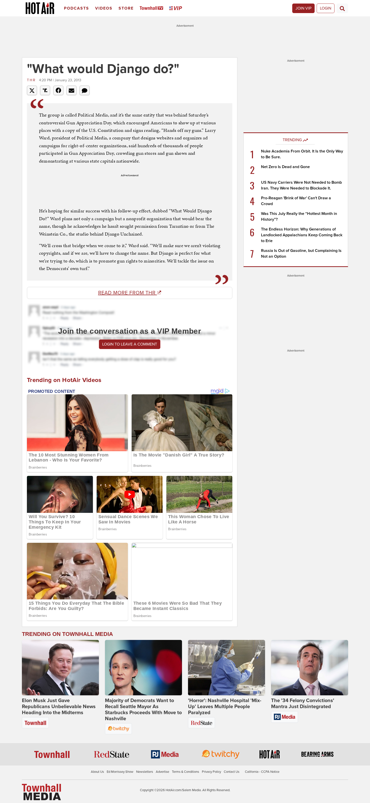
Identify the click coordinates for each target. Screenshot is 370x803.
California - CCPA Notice (262, 772)
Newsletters (144, 772)
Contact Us (231, 772)
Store (126, 8)
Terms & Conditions (185, 772)
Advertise (162, 772)
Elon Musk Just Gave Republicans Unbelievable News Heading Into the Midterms (59, 707)
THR (32, 80)
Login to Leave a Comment (129, 344)
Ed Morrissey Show (120, 772)
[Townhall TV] (152, 8)
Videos (104, 8)
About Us (97, 772)
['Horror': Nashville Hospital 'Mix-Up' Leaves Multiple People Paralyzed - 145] (226, 667)
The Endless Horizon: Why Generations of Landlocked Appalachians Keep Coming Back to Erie (301, 235)
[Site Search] (342, 8)
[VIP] (176, 8)
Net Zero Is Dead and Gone (285, 166)
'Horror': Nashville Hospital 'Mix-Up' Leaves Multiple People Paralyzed (224, 707)
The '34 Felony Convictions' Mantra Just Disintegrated (302, 704)
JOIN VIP (303, 8)
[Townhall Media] (41, 792)
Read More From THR (127, 293)
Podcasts (76, 8)
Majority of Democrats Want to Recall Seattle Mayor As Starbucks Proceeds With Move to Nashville (143, 710)
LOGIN (325, 8)
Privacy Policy (211, 772)
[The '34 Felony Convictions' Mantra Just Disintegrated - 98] (309, 667)
